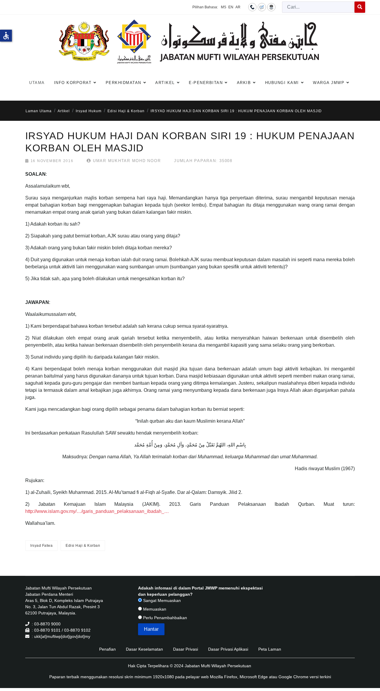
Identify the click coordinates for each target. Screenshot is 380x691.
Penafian (107, 649)
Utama (37, 82)
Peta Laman (269, 649)
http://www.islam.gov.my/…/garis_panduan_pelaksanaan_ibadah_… (97, 511)
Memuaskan (154, 609)
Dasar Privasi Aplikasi (228, 649)
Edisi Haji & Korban (83, 545)
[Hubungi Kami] (252, 7)
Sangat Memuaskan (161, 600)
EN (230, 7)
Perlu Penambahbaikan (164, 617)
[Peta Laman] (271, 7)
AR (237, 7)
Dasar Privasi (185, 649)
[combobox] (318, 7)
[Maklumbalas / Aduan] (262, 7)
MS (223, 7)
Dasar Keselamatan (144, 649)
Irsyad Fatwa (41, 545)
